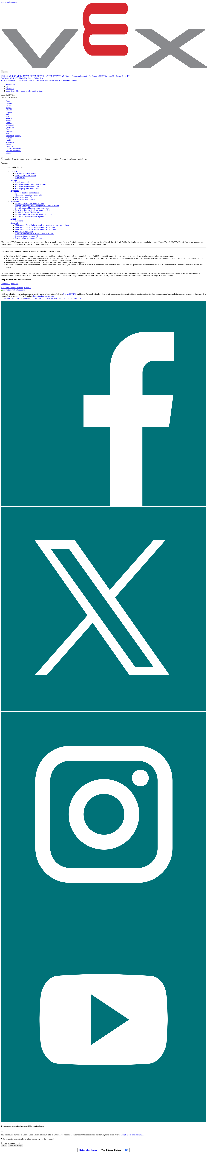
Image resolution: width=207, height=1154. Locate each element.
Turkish (9, 144)
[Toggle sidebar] (2, 157)
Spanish (9, 110)
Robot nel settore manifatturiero (27, 193)
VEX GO (12, 76)
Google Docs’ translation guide (133, 1135)
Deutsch (9, 105)
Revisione (19, 221)
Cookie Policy (37, 298)
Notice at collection (88, 1150)
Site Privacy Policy (8, 298)
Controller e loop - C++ (24, 197)
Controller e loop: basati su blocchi (28, 195)
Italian (8, 114)
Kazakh (9, 118)
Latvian (9, 123)
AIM (24, 80)
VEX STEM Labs (105, 76)
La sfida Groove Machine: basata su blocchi (32, 208)
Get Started (93, 76)
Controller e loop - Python (25, 199)
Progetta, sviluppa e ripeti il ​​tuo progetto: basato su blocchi (37, 206)
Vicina (4, 1145)
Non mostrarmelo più (12, 1143)
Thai (7, 116)
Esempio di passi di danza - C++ (27, 236)
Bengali (9, 103)
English (9, 108)
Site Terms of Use (23, 298)
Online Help (126, 76)
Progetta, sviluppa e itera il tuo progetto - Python (33, 214)
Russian (9, 138)
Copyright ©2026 (70, 294)
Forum (118, 76)
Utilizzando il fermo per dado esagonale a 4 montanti (35, 227)
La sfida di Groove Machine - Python (29, 216)
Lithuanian (10, 125)
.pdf (16, 284)
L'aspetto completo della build (26, 173)
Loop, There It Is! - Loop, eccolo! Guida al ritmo (24, 91)
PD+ (114, 76)
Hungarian (10, 127)
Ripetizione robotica (23, 182)
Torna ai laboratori (16, 288)
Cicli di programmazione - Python (28, 188)
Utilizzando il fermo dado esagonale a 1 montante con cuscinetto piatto (42, 225)
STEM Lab (10, 89)
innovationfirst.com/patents (43, 296)
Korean (8, 121)
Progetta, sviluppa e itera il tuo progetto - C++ (32, 210)
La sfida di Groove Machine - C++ (28, 212)
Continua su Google (15, 1145)
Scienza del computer (80, 76)
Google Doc (5, 284)
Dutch (8, 129)
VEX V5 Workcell (64, 76)
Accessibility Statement (72, 298)
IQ (27, 80)
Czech (8, 153)
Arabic (8, 101)
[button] (103, 505)
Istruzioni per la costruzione (25, 176)
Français (9, 112)
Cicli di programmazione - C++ (27, 186)
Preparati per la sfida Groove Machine (29, 204)
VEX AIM (21, 76)
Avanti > (27, 288)
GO (20, 80)
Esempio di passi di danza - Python (28, 238)
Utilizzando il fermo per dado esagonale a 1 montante (35, 229)
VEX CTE (53, 76)
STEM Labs (10, 84)
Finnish (8, 140)
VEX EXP (36, 76)
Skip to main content (9, 2)
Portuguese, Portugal (13, 136)
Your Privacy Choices (111, 1150)
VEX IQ (28, 76)
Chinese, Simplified (13, 149)
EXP (30, 80)
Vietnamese (10, 142)
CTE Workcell (41, 80)
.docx (13, 284)
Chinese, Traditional (13, 151)
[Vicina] (2, 1131)
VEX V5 (44, 76)
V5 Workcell (52, 80)
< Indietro (5, 288)
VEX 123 (4, 76)
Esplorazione (20, 178)
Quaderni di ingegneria (24, 232)
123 (16, 80)
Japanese (9, 131)
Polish (8, 133)
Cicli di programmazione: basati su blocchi (31, 184)
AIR (58, 80)
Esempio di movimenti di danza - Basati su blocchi (34, 234)
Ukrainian (9, 146)
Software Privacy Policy (53, 298)
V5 (34, 80)
